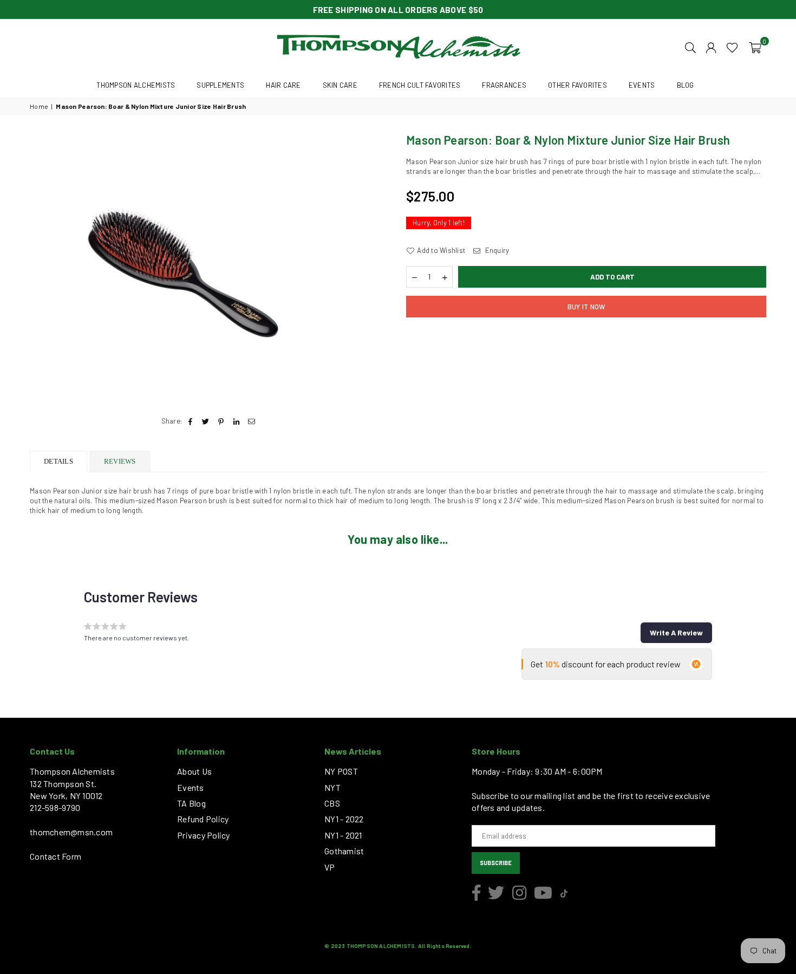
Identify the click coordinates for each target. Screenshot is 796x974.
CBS (332, 803)
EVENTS (642, 85)
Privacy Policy (203, 835)
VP (329, 867)
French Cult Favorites (419, 85)
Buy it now (586, 306)
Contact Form (55, 856)
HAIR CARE (283, 85)
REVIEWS (120, 461)
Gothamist (344, 851)
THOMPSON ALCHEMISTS (135, 85)
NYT (332, 787)
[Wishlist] (732, 46)
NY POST (341, 771)
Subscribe (496, 862)
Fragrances (504, 85)
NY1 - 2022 (344, 819)
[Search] (690, 46)
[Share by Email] (251, 421)
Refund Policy (203, 819)
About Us (194, 771)
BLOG (685, 85)
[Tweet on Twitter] (206, 421)
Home (39, 106)
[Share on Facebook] (190, 421)
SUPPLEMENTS (220, 85)
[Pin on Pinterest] (221, 421)
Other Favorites (577, 85)
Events (190, 787)
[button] (755, 46)
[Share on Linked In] (236, 421)
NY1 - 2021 (343, 835)
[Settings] (711, 46)
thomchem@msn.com (71, 832)
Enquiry (496, 250)
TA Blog (191, 803)
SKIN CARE (340, 85)
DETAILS (58, 461)
